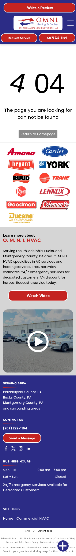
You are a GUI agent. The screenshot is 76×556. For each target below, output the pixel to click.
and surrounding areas (21, 408)
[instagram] (21, 449)
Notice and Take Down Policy (22, 542)
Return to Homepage (38, 134)
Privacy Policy (8, 538)
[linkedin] (28, 449)
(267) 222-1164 (15, 428)
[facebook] (6, 449)
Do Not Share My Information (36, 538)
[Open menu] (70, 23)
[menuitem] (9, 518)
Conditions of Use (64, 538)
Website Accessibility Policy (55, 542)
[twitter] (13, 449)
